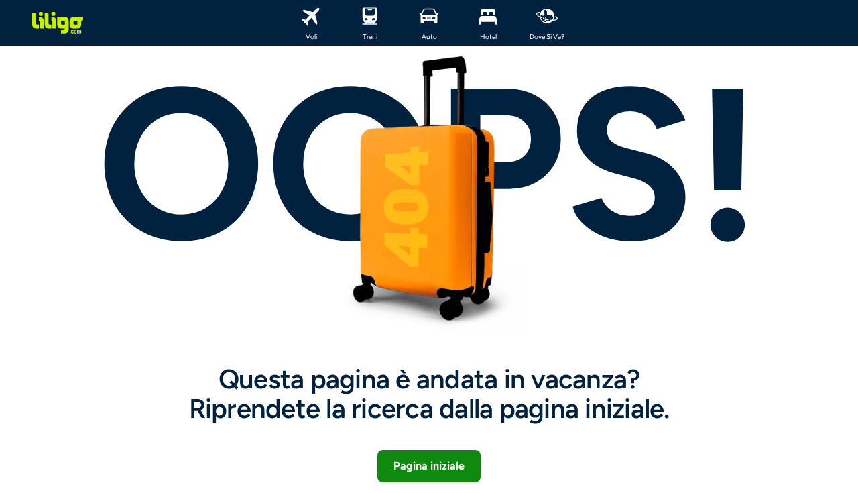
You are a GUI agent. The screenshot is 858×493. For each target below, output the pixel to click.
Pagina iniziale (429, 465)
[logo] (57, 23)
